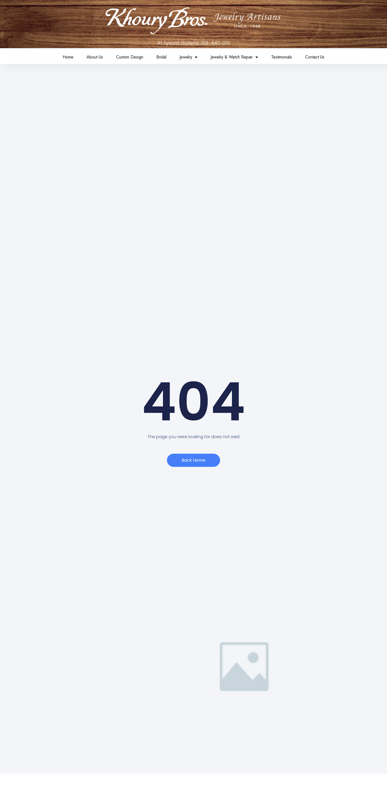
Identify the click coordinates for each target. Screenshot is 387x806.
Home (68, 57)
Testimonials (281, 57)
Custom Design (129, 57)
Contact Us (314, 57)
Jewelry (186, 57)
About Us (95, 57)
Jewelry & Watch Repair (232, 57)
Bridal (161, 57)
